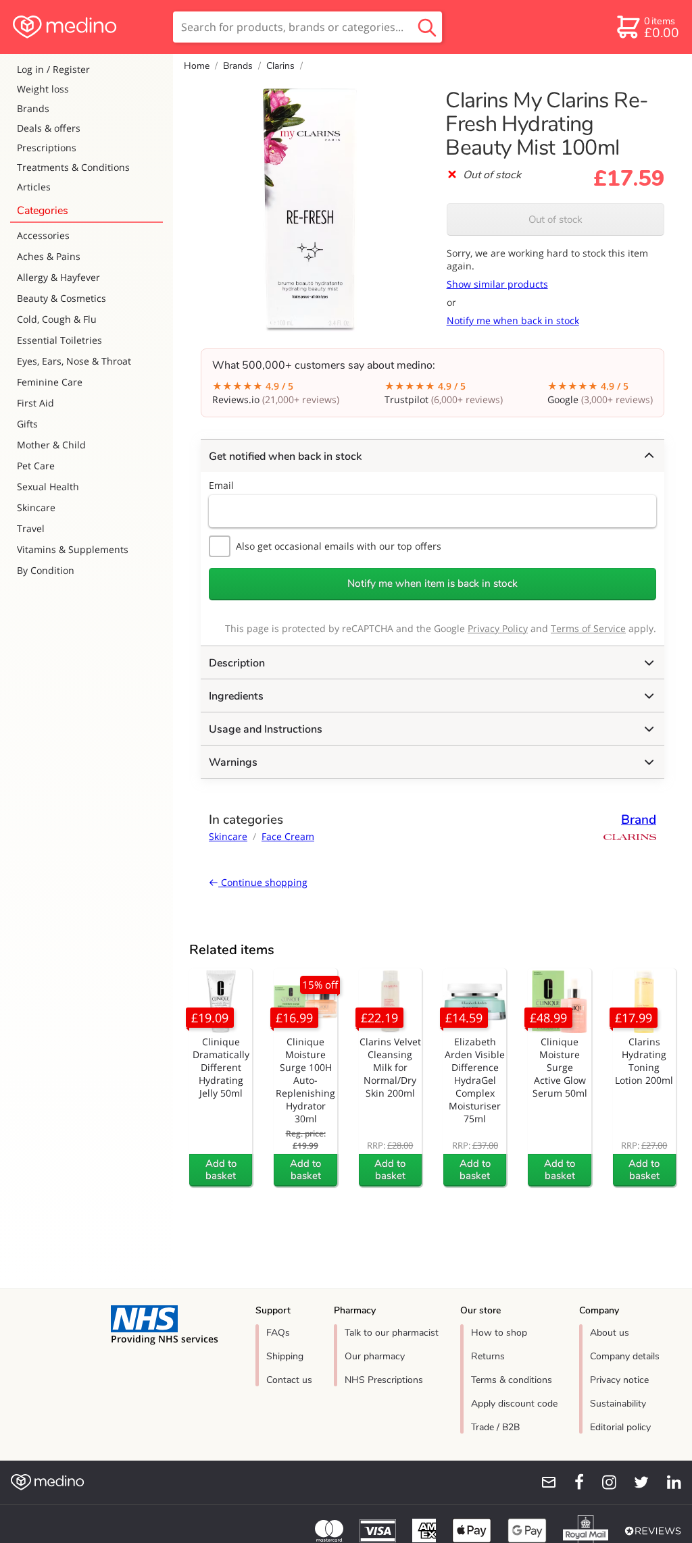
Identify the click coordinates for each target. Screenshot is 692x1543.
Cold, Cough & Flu (57, 319)
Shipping (284, 1356)
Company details (625, 1356)
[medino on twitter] (635, 1482)
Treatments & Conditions (73, 167)
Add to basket (221, 1169)
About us (609, 1332)
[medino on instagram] (602, 1482)
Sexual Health (48, 486)
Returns (488, 1356)
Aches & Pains (48, 256)
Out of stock (555, 219)
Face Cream (288, 836)
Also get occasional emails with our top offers (338, 546)
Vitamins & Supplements (72, 549)
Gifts (27, 423)
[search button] (427, 27)
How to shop (499, 1332)
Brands (33, 108)
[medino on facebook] (570, 1482)
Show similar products (497, 284)
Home (196, 65)
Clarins (280, 65)
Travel (31, 528)
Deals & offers (48, 128)
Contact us (289, 1380)
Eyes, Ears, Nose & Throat (74, 361)
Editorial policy (620, 1427)
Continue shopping (262, 882)
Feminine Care (49, 381)
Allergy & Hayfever (58, 277)
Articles (34, 186)
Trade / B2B (495, 1427)
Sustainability (618, 1403)
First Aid (35, 402)
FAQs (278, 1332)
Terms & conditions (511, 1380)
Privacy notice (619, 1380)
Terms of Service (588, 628)
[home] (85, 27)
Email (221, 485)
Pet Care (36, 465)
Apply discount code (514, 1403)
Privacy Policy (498, 628)
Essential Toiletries (59, 340)
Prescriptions (46, 147)
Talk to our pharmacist (392, 1332)
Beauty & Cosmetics (61, 298)
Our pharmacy (375, 1356)
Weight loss (43, 88)
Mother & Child (51, 444)
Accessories (43, 235)
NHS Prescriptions (384, 1380)
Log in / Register (53, 69)
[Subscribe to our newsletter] (543, 1482)
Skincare (36, 507)
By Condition (45, 570)
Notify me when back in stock (513, 320)
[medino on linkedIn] (667, 1482)
